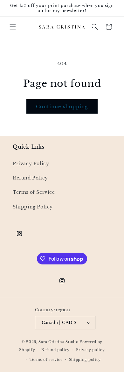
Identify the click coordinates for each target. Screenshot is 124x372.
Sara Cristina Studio (58, 342)
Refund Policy (30, 178)
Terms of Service (34, 192)
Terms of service (46, 359)
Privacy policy (90, 349)
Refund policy (55, 349)
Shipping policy (85, 359)
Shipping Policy (33, 207)
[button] (13, 27)
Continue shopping (62, 106)
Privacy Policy (31, 163)
